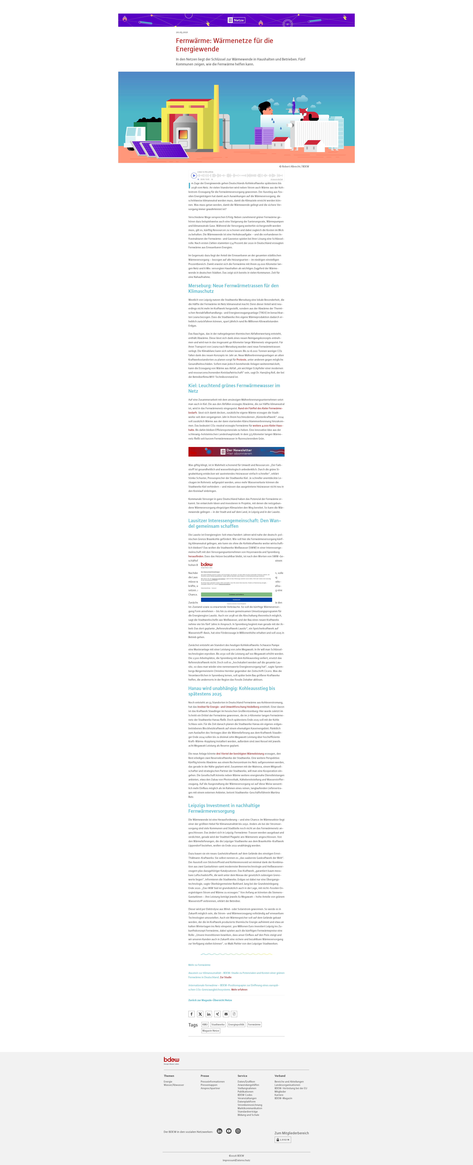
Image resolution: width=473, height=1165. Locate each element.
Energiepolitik (236, 1024)
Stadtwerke (218, 1024)
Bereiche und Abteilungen (289, 1081)
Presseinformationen (213, 1081)
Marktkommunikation (250, 1108)
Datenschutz (243, 1160)
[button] (192, 1014)
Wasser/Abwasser (174, 1084)
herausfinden (195, 556)
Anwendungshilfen (248, 1084)
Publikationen (245, 1091)
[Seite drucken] (234, 1014)
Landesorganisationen (287, 1084)
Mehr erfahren (239, 989)
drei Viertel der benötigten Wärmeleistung (240, 753)
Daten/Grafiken (246, 1081)
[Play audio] (193, 175)
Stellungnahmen (247, 1088)
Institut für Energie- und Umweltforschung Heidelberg (228, 706)
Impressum (229, 1160)
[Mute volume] (198, 179)
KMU (205, 1024)
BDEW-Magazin (283, 1098)
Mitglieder (280, 1091)
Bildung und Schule (248, 1114)
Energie (168, 1081)
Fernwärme (254, 1024)
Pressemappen (209, 1084)
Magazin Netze (211, 1030)
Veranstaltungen (247, 1098)
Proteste (241, 359)
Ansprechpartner (210, 1088)
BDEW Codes (245, 1094)
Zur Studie (226, 977)
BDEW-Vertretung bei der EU (291, 1088)
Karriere (279, 1094)
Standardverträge (248, 1111)
